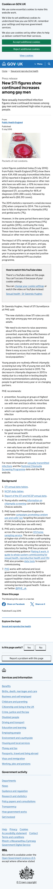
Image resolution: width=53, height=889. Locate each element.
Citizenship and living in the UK (18, 706)
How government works (14, 811)
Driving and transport (13, 722)
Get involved (8, 816)
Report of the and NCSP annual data (26, 495)
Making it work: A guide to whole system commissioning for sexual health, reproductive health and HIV (27, 554)
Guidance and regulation (15, 791)
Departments (9, 780)
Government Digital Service (16, 844)
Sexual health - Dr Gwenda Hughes (24, 293)
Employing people (11, 732)
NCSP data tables (14, 491)
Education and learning (14, 727)
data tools (29, 561)
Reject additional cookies (26, 49)
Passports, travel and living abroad (20, 753)
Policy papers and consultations (19, 801)
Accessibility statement (14, 833)
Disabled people (10, 717)
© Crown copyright (26, 882)
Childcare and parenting (14, 701)
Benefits (6, 686)
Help (4, 829)
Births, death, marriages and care (19, 691)
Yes (30, 647)
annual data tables (16, 486)
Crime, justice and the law (15, 712)
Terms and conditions (13, 837)
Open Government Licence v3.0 (18, 858)
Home (4, 71)
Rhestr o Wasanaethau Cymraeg (19, 840)
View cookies (26, 55)
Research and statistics (14, 796)
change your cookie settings (29, 286)
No (42, 647)
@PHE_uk (20, 588)
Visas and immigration (13, 758)
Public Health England (12, 122)
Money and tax (9, 748)
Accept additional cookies (26, 41)
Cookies (24, 829)
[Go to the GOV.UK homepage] (12, 64)
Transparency (9, 806)
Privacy (13, 829)
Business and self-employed (16, 696)
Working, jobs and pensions (16, 763)
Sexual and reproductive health (24, 71)
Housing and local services (16, 743)
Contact (33, 833)
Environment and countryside (17, 737)
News (5, 785)
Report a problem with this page (26, 658)
